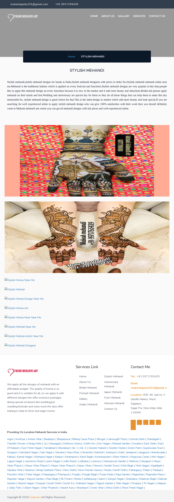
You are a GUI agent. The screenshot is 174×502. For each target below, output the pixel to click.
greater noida (117, 448)
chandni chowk (16, 443)
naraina (29, 470)
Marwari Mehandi (114, 403)
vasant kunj (67, 488)
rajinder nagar (16, 479)
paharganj (135, 470)
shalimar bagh (148, 479)
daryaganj (55, 443)
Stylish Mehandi (113, 376)
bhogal (101, 439)
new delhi (69, 470)
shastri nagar (26, 483)
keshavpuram (103, 457)
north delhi (120, 470)
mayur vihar (84, 466)
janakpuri (131, 452)
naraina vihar (15, 470)
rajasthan (138, 474)
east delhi (150, 443)
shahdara (132, 479)
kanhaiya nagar (43, 457)
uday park (15, 488)
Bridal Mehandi (88, 388)
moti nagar (143, 466)
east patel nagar (31, 448)
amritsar (20, 439)
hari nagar (46, 452)
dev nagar (104, 443)
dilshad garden (121, 443)
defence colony (73, 443)
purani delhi (106, 474)
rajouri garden (36, 479)
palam (147, 470)
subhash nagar (85, 483)
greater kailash (98, 448)
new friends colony (90, 470)
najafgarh (157, 466)
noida (108, 470)
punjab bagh (90, 474)
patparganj (49, 474)
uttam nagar (31, 488)
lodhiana (83, 461)
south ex (69, 483)
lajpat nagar (15, 461)
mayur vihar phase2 (37, 466)
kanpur (59, 457)
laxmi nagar (53, 461)
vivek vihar (97, 488)
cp (46, 443)
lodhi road (69, 461)
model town (112, 466)
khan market (121, 457)
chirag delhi (34, 443)
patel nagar (33, 474)
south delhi (54, 483)
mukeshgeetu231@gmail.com (29, 4)
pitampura (63, 474)
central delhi (137, 439)
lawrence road (34, 461)
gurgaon (12, 452)
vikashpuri (82, 488)
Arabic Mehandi (88, 404)
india (121, 452)
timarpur (136, 483)
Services (139, 16)
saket (102, 479)
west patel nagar (133, 488)
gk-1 (75, 448)
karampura (71, 457)
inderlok (99, 452)
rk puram (66, 479)
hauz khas (73, 452)
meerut (98, 466)
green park (135, 448)
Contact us (110, 409)
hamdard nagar (29, 452)
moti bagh (127, 466)
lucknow (96, 461)
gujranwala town (153, 448)
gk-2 (83, 448)
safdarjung (90, 479)
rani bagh (52, 479)
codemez (35, 497)
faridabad (50, 448)
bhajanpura (64, 439)
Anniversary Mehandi (111, 384)
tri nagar (149, 483)
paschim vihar (15, 474)
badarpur (49, 439)
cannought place (117, 439)
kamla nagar (25, 457)
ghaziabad (64, 448)
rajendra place (155, 474)
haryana (60, 452)
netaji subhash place (49, 470)
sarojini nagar (116, 479)
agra (10, 439)
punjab (76, 474)
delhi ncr (90, 443)
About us (108, 16)
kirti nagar (157, 457)
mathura (134, 461)
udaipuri (161, 483)
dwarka (137, 443)
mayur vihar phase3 (63, 466)
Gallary (124, 16)
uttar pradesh (49, 488)
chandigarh (153, 439)
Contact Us (157, 16)
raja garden (123, 474)
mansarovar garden (115, 461)
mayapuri (146, 461)
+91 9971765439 (66, 4)
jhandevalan (158, 452)
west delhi (113, 488)
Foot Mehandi (112, 398)
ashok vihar (35, 439)
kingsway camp (140, 457)
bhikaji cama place (83, 439)
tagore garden (105, 483)
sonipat (41, 483)
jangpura (144, 452)
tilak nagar (123, 483)
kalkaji (11, 457)
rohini (78, 479)
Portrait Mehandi (89, 393)
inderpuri (111, 452)
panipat (157, 470)
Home (94, 16)
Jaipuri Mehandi (113, 392)
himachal (87, 452)
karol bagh (86, 457)
